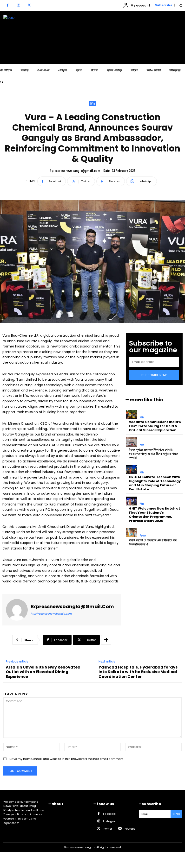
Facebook (109, 814)
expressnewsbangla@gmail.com (77, 171)
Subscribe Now (154, 375)
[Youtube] (120, 829)
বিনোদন (143, 535)
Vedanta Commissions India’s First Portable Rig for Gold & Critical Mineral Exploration (155, 426)
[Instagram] (18, 5)
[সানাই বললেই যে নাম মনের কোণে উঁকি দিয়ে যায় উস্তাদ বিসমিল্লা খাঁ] (131, 532)
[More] (106, 640)
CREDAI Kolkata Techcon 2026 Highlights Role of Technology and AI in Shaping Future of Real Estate (155, 483)
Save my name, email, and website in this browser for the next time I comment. (66, 759)
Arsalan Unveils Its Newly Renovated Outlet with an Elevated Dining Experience (43, 672)
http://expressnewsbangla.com (51, 614)
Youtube (129, 829)
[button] (181, 5)
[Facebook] (7, 5)
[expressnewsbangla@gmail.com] (17, 610)
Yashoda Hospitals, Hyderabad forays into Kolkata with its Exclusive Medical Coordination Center (138, 672)
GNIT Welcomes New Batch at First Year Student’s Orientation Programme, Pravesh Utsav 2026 (154, 514)
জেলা (142, 445)
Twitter (107, 829)
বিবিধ (92, 104)
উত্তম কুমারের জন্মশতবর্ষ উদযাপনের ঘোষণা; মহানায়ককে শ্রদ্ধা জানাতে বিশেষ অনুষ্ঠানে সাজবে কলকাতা (153, 453)
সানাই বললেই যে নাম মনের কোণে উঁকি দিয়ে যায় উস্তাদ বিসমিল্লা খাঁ (153, 542)
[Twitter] (29, 5)
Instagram (110, 821)
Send (176, 814)
